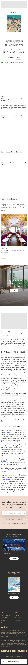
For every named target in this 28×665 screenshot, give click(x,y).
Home (5, 9)
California (18, 519)
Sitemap (7, 656)
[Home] (14, 661)
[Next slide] (20, 23)
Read (14, 30)
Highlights (11, 57)
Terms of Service (12, 656)
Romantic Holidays (9, 523)
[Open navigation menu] (3, 661)
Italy (18, 9)
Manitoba (6, 519)
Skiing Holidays (18, 523)
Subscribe (14, 558)
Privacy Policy (19, 656)
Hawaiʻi (12, 519)
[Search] (25, 661)
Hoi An (24, 519)
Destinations (12, 9)
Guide (18, 57)
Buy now (14, 597)
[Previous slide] (8, 23)
